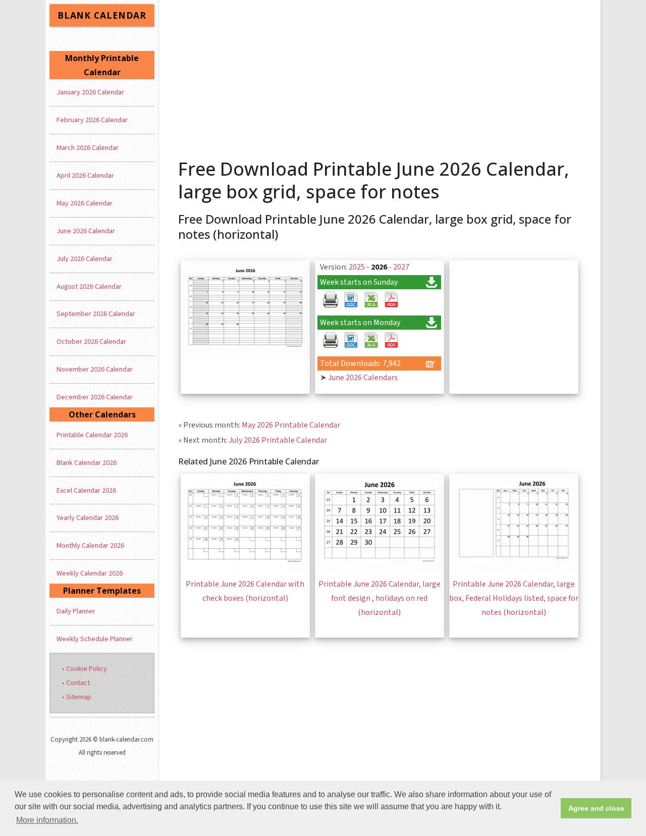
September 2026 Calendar (96, 313)
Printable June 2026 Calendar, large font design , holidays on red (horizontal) (379, 598)
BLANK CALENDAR (102, 15)
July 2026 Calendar (85, 258)
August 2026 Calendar (89, 286)
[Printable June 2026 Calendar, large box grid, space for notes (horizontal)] (245, 356)
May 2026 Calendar (85, 203)
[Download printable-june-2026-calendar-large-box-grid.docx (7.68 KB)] (351, 300)
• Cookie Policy (84, 668)
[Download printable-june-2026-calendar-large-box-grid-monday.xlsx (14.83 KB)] (371, 340)
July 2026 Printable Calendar (278, 440)
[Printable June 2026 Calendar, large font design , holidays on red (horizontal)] (379, 570)
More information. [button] (47, 820)
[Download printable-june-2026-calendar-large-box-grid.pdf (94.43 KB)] (391, 300)
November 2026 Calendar (95, 369)
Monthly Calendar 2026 (90, 545)
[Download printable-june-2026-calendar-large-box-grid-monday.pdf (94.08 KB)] (391, 340)
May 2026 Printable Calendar (291, 425)
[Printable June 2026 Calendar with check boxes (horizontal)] (245, 570)
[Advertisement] (380, 75)
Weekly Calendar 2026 (90, 573)
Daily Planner (76, 611)
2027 (401, 267)
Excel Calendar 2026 (86, 490)
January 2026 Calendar (90, 92)
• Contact (76, 682)
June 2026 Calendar (86, 231)
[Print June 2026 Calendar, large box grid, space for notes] (330, 300)
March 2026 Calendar (88, 147)
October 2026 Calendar (91, 341)
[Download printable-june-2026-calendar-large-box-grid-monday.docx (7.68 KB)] (351, 340)
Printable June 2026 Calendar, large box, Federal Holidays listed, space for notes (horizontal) (513, 598)
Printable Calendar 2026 (92, 435)
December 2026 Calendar (95, 397)
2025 (357, 267)
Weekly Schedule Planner (95, 639)
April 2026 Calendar (85, 175)
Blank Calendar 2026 (87, 462)
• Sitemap (76, 697)
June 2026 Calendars (363, 377)
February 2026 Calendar (92, 120)
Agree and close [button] (596, 808)
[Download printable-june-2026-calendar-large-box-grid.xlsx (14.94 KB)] (371, 300)
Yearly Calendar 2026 (88, 517)
